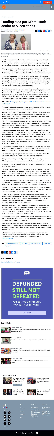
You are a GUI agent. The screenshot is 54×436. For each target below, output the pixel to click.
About (21, 404)
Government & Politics (7, 17)
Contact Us (22, 408)
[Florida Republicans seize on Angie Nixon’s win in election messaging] (7, 380)
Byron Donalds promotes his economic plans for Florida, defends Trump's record (31, 340)
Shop (21, 417)
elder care (47, 243)
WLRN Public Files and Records (35, 417)
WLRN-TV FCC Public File (35, 411)
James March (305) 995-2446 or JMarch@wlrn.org (46, 412)
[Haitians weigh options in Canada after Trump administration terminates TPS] (31, 380)
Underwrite (22, 414)
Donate (21, 411)
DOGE (7, 246)
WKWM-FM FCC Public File (34, 415)
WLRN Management (46, 415)
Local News (24, 243)
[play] (4, 7)
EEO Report (44, 404)
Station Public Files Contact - (46, 408)
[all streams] (52, 7)
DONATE (47, 2)
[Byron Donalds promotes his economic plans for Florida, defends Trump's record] (6, 340)
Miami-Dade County (36, 243)
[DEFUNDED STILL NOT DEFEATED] (27, 293)
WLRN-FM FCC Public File (35, 413)
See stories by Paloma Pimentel (10, 262)
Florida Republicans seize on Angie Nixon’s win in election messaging (19, 380)
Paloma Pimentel (19, 30)
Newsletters (33, 404)
